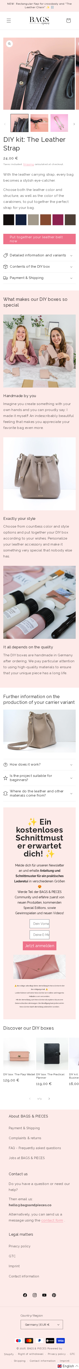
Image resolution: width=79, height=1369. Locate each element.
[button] (9, 20)
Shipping (28, 164)
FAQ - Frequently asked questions (35, 1148)
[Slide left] (5, 124)
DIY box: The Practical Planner (50, 1076)
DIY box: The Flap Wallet (19, 1074)
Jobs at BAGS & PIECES (27, 1158)
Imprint (14, 1266)
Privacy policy (20, 1246)
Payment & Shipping (24, 1128)
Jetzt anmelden (39, 945)
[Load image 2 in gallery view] (39, 123)
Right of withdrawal (30, 1354)
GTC (12, 1256)
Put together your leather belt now (36, 239)
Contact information (24, 1276)
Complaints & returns (25, 1138)
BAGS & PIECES (37, 1348)
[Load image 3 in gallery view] (59, 123)
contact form (52, 1220)
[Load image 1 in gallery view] (19, 123)
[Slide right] (74, 124)
